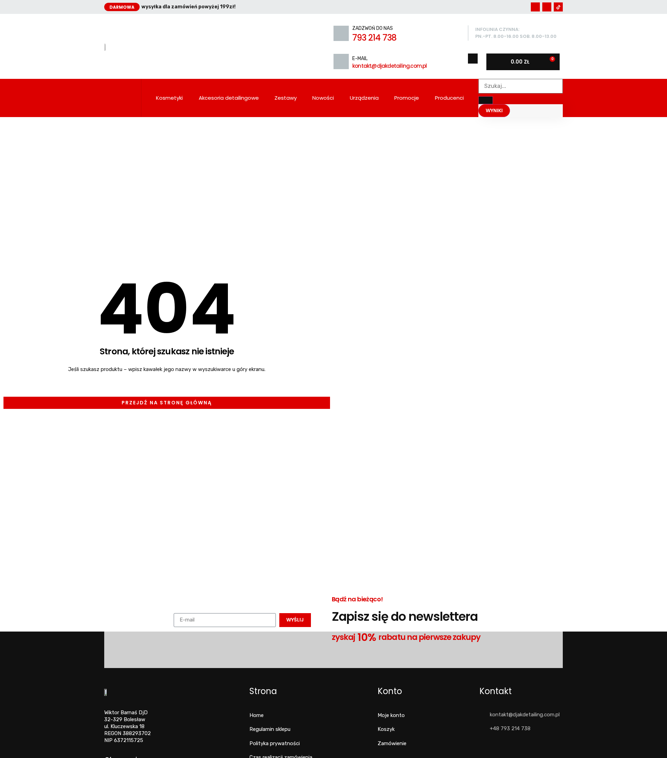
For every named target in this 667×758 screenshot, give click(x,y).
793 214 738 (374, 37)
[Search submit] (485, 100)
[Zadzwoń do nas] (341, 33)
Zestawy (285, 97)
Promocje (406, 97)
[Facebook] (535, 6)
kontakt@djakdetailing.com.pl (389, 65)
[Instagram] (546, 6)
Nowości (323, 97)
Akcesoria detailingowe (229, 97)
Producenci (449, 97)
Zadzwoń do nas (372, 28)
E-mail (360, 58)
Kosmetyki (169, 97)
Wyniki (494, 110)
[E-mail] (341, 61)
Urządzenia (364, 97)
